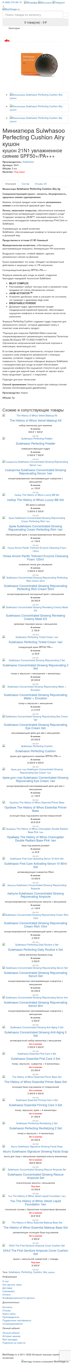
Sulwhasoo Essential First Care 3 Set (35, 1058)
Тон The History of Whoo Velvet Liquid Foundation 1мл (35, 1202)
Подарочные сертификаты (16, 1320)
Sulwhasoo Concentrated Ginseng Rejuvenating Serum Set (35, 974)
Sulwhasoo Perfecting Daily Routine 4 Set (35, 949)
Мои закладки (9, 1339)
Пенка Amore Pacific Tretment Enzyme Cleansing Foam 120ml (35, 557)
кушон (51, 1272)
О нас (5, 1281)
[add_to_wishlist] (37, 436)
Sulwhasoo (28, 161)
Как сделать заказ (12, 1284)
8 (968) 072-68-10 (12, 2)
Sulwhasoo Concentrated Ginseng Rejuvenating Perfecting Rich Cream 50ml (35, 587)
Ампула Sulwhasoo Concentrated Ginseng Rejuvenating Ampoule (35, 895)
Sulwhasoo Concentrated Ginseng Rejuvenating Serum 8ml (35, 1004)
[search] (66, 14)
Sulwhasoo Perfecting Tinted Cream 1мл (35, 642)
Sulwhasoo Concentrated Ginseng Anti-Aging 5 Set (35, 1034)
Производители (10, 1317)
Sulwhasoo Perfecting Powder (35, 443)
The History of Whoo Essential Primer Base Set (35, 1081)
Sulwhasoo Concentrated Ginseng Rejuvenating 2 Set (35, 666)
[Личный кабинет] (3, 5)
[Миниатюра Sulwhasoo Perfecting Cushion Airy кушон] (39, 63)
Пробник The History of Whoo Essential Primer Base (35, 809)
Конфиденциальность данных (18, 1297)
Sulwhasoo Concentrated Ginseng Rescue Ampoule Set (36, 1176)
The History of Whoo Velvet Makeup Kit (35, 420)
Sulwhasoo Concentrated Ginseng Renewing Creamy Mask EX (35, 617)
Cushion (37, 1272)
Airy (45, 1272)
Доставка (7, 1287)
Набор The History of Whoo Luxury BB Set (35, 499)
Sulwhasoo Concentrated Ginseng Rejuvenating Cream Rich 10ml (35, 924)
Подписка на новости (13, 1342)
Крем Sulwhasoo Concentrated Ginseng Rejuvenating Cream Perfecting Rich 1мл (35, 527)
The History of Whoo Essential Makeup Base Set (35, 1227)
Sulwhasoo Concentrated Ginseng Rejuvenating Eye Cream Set (35, 726)
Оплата (6, 1294)
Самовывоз (8, 1291)
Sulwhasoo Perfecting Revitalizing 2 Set (35, 1128)
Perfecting (26, 1272)
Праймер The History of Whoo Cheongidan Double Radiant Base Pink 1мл (35, 838)
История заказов (11, 1336)
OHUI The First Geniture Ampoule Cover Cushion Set (35, 1252)
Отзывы (6, 1310)
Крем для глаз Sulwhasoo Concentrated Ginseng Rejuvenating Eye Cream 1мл (35, 779)
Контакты (7, 1307)
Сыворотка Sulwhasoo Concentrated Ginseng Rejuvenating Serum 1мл (35, 471)
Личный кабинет (11, 1332)
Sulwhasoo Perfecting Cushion (35, 751)
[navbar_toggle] (7, 29)
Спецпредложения (12, 1323)
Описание (10, 183)
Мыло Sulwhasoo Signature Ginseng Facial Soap (35, 1151)
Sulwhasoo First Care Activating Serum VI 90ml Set (35, 865)
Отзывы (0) (41, 183)
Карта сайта (9, 1313)
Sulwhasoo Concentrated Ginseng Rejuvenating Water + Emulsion (35, 696)
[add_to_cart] (34, 436)
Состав (25, 183)
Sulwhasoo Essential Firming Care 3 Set (35, 1105)
